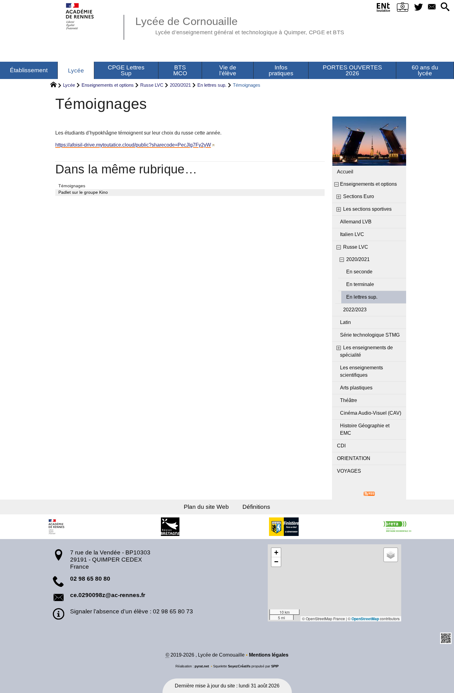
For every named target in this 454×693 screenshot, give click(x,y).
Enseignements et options (108, 85)
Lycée (69, 85)
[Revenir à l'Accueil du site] (56, 85)
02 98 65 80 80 (90, 578)
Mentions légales (268, 655)
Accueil (345, 171)
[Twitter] (418, 7)
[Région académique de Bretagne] (57, 526)
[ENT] (384, 8)
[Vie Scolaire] (403, 8)
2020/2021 (180, 85)
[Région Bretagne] (170, 526)
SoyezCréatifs (239, 666)
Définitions (256, 507)
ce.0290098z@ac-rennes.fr (107, 595)
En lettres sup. (211, 85)
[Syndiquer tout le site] (369, 493)
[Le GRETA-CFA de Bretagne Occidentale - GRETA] (397, 526)
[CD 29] (284, 526)
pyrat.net (202, 666)
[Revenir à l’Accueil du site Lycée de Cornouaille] (80, 16)
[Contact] (431, 7)
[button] (445, 7)
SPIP (275, 666)
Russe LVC (151, 85)
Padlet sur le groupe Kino (83, 192)
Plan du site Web (206, 507)
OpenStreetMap (365, 618)
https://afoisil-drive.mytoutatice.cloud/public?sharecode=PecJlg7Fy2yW (133, 144)
